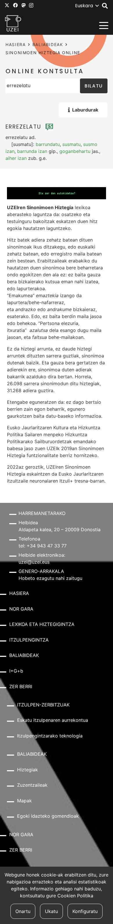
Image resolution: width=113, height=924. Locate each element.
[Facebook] (15, 5)
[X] (7, 5)
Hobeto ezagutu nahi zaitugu (50, 578)
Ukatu (51, 911)
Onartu (22, 911)
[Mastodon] (23, 5)
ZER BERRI (20, 686)
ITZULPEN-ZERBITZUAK (43, 705)
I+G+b (16, 671)
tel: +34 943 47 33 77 (43, 546)
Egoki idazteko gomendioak (48, 816)
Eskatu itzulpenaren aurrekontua (52, 720)
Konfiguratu (85, 911)
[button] (86, 5)
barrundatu (48, 144)
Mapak (24, 801)
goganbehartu (74, 151)
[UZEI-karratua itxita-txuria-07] (13, 23)
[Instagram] (31, 5)
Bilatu (94, 86)
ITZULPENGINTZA (29, 640)
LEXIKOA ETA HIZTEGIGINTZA (41, 624)
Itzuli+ (66, 481)
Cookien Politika (75, 896)
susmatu (71, 144)
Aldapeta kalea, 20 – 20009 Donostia (60, 529)
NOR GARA (21, 609)
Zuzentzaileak (32, 785)
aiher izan (16, 158)
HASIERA (15, 44)
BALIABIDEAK (47, 44)
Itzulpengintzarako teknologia (50, 736)
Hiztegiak (27, 770)
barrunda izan (32, 151)
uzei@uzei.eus (34, 562)
